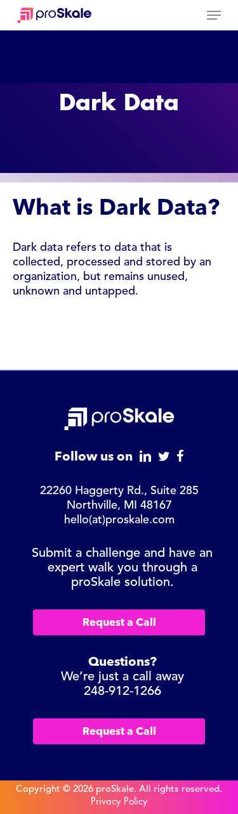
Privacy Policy (119, 801)
